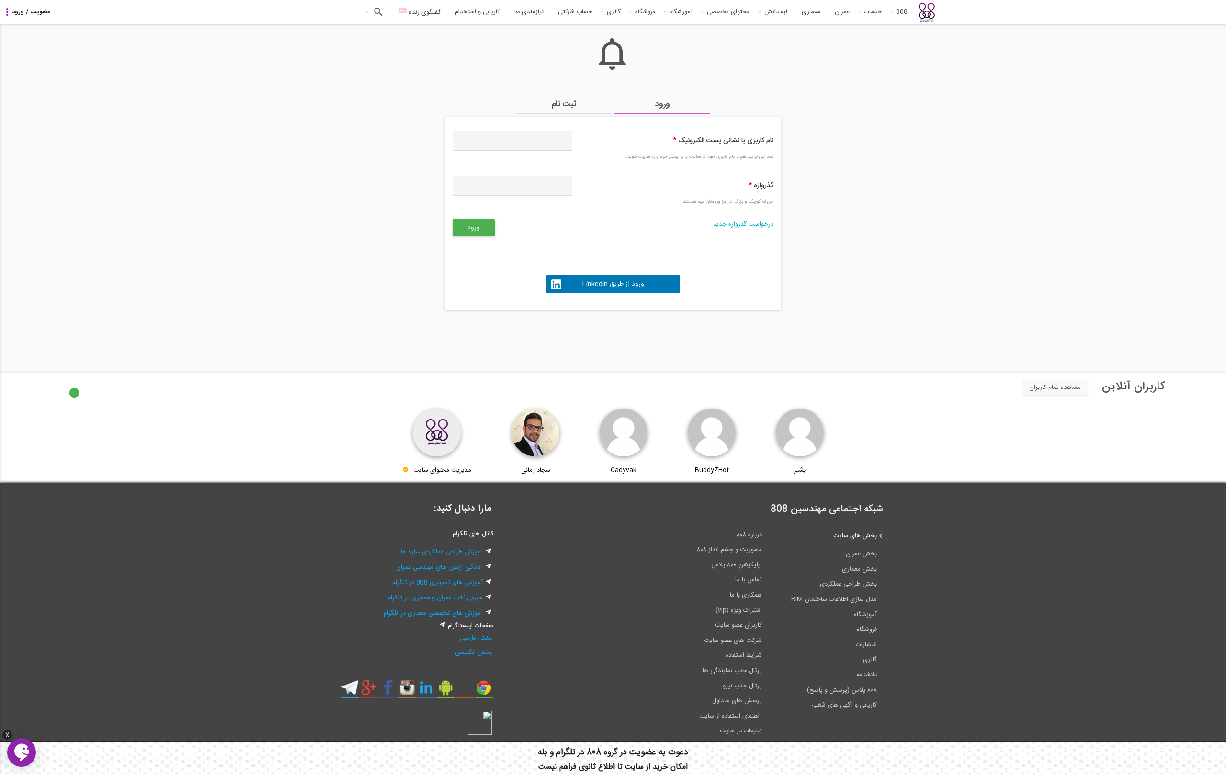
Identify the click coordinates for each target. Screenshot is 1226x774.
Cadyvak (623, 470)
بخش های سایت (855, 536)
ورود (662, 104)
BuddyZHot (712, 470)
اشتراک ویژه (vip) (738, 610)
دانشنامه (866, 675)
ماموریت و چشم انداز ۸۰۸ (729, 549)
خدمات (873, 12)
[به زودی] (572, 336)
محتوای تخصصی (728, 12)
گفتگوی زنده (424, 12)
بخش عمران (861, 554)
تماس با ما (748, 580)
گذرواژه (761, 185)
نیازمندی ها (529, 12)
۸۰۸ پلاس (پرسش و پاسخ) (842, 690)
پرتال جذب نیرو (742, 686)
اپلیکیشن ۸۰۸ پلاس (736, 565)
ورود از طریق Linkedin (613, 284)
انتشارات (866, 645)
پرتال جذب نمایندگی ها (732, 670)
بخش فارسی (476, 638)
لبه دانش (775, 12)
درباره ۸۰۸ (749, 535)
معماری (811, 12)
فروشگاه (645, 12)
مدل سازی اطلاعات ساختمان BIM (834, 599)
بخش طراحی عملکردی (848, 584)
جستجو (377, 12)
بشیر (800, 470)
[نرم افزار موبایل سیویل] (445, 691)
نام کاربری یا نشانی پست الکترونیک (723, 140)
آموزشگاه (681, 12)
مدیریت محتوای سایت (442, 470)
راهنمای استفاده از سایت (730, 716)
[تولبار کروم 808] (484, 691)
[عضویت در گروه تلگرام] (350, 691)
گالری (614, 12)
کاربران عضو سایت (738, 625)
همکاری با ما (746, 595)
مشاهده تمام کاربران (1055, 387)
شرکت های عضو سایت (733, 640)
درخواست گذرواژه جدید (743, 224)
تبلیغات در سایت (741, 731)
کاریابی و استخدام (477, 12)
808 (902, 12)
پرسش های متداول (737, 701)
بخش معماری (859, 569)
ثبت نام (564, 104)
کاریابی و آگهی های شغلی (844, 705)
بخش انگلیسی (473, 652)
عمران (842, 12)
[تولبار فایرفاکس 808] (465, 691)
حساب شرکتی (575, 12)
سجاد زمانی (535, 470)
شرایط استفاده (744, 655)
